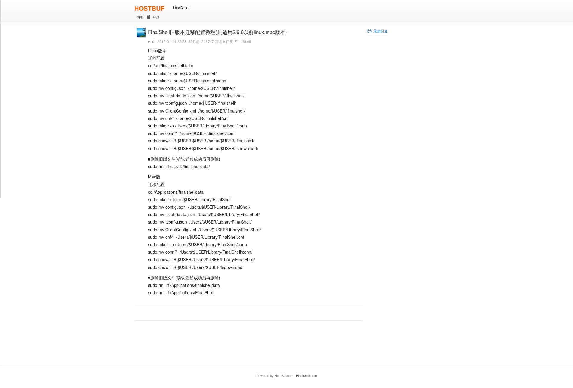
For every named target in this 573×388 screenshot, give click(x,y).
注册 (140, 16)
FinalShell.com (306, 375)
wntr (151, 41)
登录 (156, 16)
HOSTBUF (149, 8)
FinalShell (181, 7)
